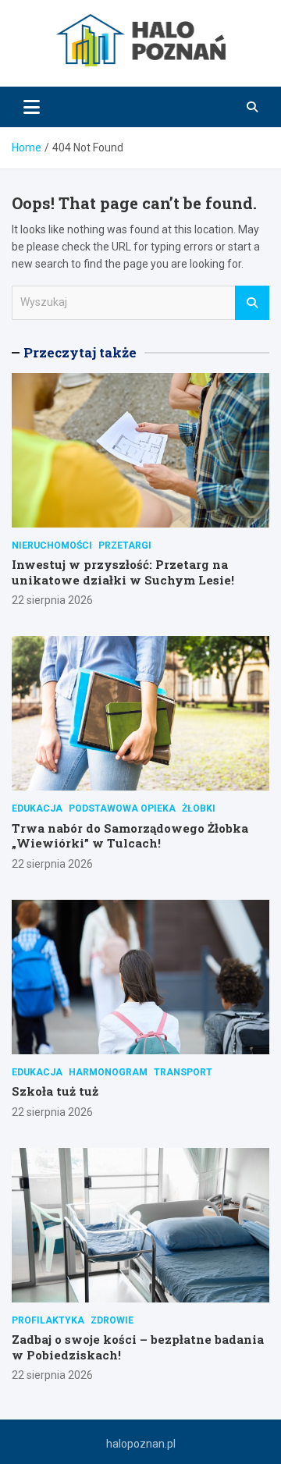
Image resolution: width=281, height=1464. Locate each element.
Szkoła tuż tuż (55, 1091)
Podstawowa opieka (122, 808)
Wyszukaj (252, 303)
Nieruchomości (52, 545)
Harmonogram (108, 1072)
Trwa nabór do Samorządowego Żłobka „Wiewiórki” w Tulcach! (130, 835)
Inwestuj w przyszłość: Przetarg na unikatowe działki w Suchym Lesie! (123, 572)
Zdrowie (112, 1320)
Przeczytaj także (80, 352)
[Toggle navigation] (32, 107)
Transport (183, 1072)
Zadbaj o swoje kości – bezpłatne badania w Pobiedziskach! (138, 1347)
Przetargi (124, 545)
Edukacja (37, 808)
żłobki (198, 808)
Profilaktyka (48, 1320)
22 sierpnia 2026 (52, 600)
